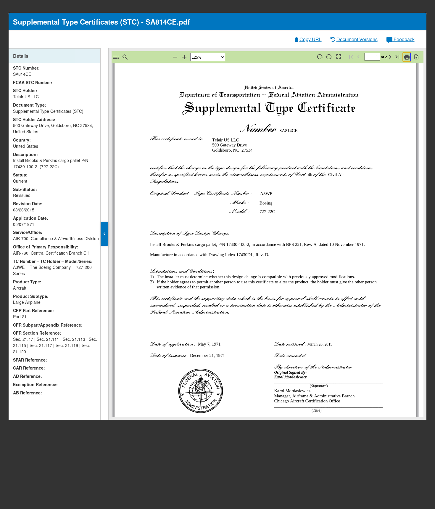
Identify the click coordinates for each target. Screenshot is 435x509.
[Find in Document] (125, 57)
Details (20, 55)
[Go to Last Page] (397, 57)
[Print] (407, 57)
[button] (104, 234)
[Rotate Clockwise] (319, 57)
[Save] (416, 57)
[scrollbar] (98, 222)
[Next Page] (390, 57)
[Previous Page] (358, 57)
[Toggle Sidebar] (116, 57)
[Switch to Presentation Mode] (338, 57)
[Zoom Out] (175, 57)
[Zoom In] (184, 57)
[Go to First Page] (351, 57)
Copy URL (310, 39)
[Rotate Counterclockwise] (329, 57)
